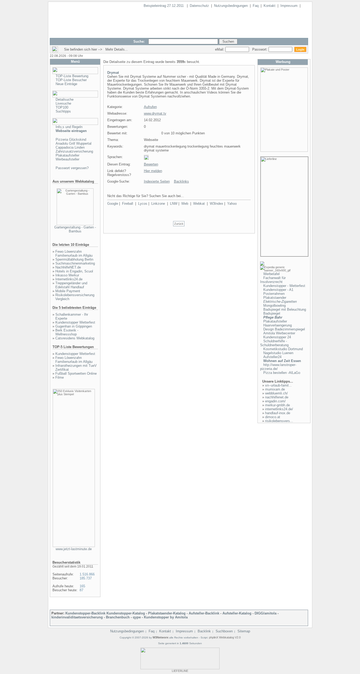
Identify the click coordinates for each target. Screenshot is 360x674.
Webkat (199, 204)
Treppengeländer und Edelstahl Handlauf (71, 285)
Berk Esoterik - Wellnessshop (66, 332)
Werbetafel (271, 274)
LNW (173, 204)
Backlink (204, 631)
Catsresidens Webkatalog (74, 338)
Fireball (127, 204)
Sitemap (243, 631)
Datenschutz (199, 6)
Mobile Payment (67, 291)
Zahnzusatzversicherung (74, 151)
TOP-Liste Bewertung (72, 76)
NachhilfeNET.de (68, 267)
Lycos (142, 204)
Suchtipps (63, 111)
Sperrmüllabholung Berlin (74, 259)
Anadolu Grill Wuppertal (73, 143)
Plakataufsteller (67, 155)
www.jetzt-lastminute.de (74, 549)
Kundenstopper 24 (277, 337)
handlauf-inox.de (277, 413)
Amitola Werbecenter (279, 333)
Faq (256, 6)
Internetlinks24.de (68, 279)
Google (112, 204)
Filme (59, 377)
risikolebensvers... (279, 421)
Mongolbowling (274, 305)
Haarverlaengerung (277, 325)
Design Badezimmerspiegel (284, 329)
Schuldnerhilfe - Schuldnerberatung (274, 343)
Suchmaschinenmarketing (75, 263)
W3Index (216, 204)
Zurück (178, 223)
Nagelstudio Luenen (278, 353)
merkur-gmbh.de (277, 405)
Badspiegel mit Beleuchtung (284, 309)
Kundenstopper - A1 (278, 290)
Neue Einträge (66, 84)
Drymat (113, 73)
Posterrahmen (274, 294)
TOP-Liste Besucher (71, 80)
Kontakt (269, 6)
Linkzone (158, 204)
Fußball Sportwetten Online (76, 373)
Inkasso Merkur (67, 275)
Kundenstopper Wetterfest (75, 322)
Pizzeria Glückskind (71, 139)
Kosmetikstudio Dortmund (283, 349)
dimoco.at (272, 417)
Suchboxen (224, 631)
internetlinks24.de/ (279, 409)
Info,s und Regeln (69, 127)
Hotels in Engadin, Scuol (74, 271)
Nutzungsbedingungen (231, 6)
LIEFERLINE (180, 670)
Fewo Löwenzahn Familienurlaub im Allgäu (74, 253)
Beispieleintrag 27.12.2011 (164, 6)
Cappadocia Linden (70, 147)
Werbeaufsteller (67, 159)
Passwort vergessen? (72, 168)
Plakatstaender (274, 298)
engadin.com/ (275, 401)
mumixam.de (275, 389)
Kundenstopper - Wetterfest (284, 286)
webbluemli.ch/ (276, 393)
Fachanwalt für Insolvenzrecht (273, 280)
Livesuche (63, 103)
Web (184, 204)
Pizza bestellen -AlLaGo (281, 373)
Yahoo (232, 204)
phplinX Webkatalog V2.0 (225, 637)
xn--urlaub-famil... (278, 385)
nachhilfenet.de (276, 397)
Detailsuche (65, 99)
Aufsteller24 (272, 357)
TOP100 (62, 107)
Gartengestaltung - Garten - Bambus (75, 229)
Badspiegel (271, 313)
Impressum (289, 6)
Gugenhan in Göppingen (73, 326)
